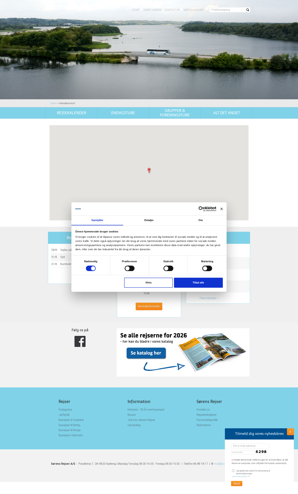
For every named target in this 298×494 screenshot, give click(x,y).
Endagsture (65, 409)
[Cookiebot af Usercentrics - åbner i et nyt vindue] (201, 208)
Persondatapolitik (207, 420)
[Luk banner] (221, 209)
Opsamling (134, 425)
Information (139, 401)
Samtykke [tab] (97, 220)
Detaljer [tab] (149, 220)
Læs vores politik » (240, 476)
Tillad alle (198, 282)
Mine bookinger (193, 9)
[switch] (130, 268)
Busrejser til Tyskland (71, 420)
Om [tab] (200, 220)
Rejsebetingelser (207, 414)
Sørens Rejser (209, 401)
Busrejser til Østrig (69, 425)
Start (136, 9)
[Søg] (247, 9)
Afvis (148, 282)
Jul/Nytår (64, 414)
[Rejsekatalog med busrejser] (149, 352)
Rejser (64, 401)
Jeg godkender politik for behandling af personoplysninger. (251, 474)
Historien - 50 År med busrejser (146, 409)
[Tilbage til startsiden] (78, 6)
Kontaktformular (149, 306)
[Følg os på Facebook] (80, 341)
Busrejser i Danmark (71, 435)
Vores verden (152, 9)
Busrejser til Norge (70, 430)
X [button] (290, 431)
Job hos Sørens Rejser (141, 420)
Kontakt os (172, 9)
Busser (132, 414)
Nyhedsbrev (204, 425)
